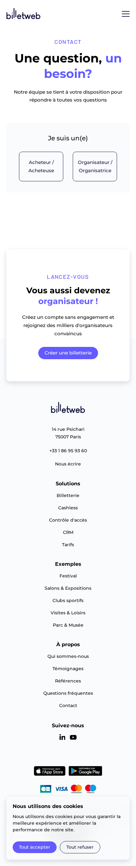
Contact (68, 705)
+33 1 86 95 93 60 (68, 450)
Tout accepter (34, 847)
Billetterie (68, 495)
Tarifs (68, 544)
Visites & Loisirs (68, 613)
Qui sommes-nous (68, 656)
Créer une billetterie (68, 353)
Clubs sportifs (68, 600)
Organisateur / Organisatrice (95, 166)
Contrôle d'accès (68, 520)
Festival (68, 576)
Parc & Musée (68, 625)
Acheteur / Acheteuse (41, 166)
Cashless (68, 508)
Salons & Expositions (68, 588)
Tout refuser (80, 847)
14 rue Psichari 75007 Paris (68, 433)
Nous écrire (68, 464)
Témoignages (68, 668)
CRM (68, 532)
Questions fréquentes (68, 693)
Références (68, 681)
